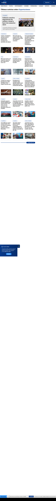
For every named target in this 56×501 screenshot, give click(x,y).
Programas (47, 2)
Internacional (34, 6)
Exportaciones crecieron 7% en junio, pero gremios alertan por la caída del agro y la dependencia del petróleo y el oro (29, 62)
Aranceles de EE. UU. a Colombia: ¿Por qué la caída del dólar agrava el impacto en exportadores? (18, 103)
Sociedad (53, 6)
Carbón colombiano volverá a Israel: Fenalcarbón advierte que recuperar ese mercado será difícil (6, 39)
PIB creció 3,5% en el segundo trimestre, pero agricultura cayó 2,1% (6, 60)
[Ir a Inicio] (4, 2)
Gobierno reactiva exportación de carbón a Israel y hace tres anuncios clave (8, 21)
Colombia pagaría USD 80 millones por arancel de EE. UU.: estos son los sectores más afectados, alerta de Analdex (6, 104)
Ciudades (41, 6)
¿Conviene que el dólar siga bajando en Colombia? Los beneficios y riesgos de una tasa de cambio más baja (30, 126)
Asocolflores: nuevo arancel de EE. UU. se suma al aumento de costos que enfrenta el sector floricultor (6, 126)
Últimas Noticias (3, 496)
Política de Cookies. (8, 251)
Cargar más (30, 142)
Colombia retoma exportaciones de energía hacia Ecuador (17, 60)
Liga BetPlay (22, 496)
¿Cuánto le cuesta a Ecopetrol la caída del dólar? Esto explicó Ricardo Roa (6, 82)
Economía (26, 6)
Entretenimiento (18, 6)
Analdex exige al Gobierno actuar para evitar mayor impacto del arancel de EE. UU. (30, 103)
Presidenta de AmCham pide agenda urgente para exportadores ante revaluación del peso (18, 83)
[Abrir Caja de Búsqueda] (53, 2)
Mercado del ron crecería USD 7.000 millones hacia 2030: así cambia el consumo (18, 38)
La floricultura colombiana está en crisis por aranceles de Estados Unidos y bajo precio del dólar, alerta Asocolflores (30, 83)
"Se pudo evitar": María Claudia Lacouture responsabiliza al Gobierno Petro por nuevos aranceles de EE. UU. (18, 126)
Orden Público (4, 6)
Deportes (47, 6)
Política (11, 6)
